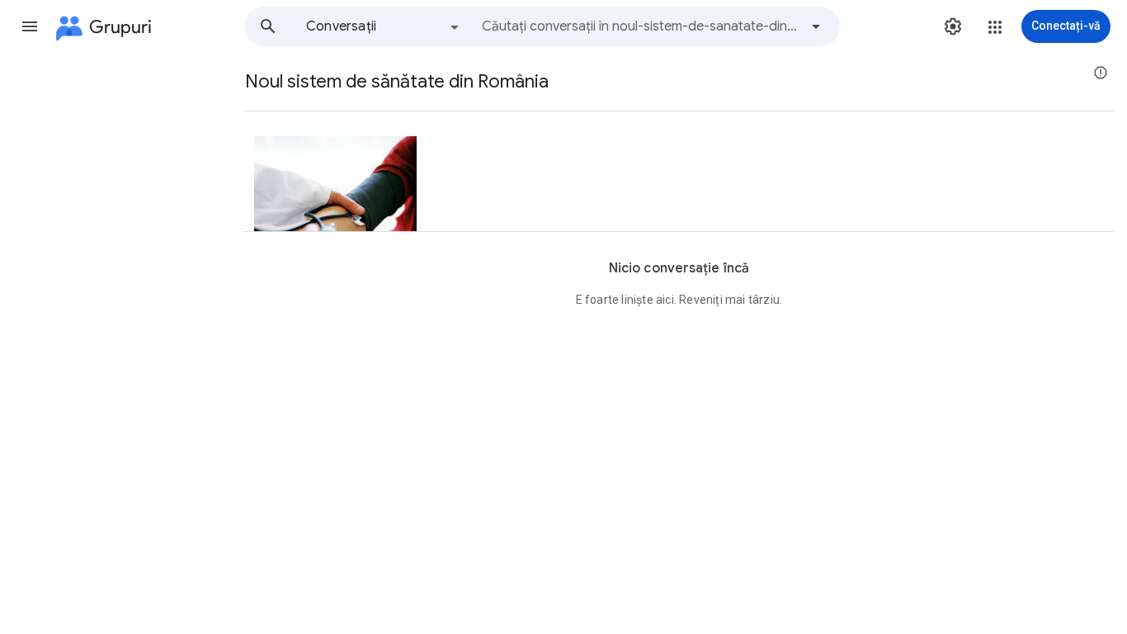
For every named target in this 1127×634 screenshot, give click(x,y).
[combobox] (640, 26)
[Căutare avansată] (816, 26)
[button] (30, 26)
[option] (383, 26)
